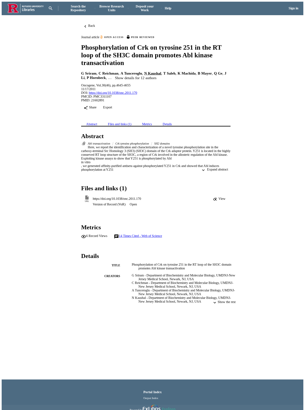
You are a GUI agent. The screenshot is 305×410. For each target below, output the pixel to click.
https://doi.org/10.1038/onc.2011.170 (113, 93)
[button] (219, 199)
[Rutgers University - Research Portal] (25, 8)
